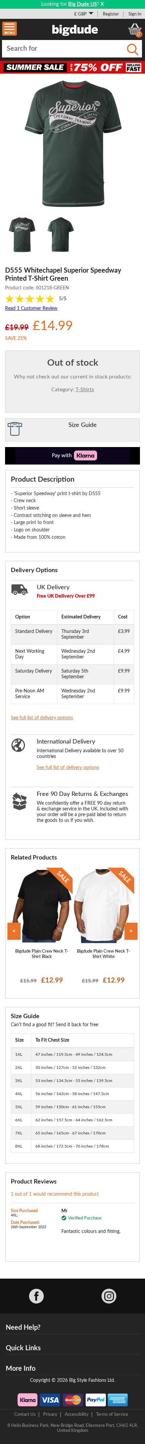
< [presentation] (14, 931)
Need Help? (23, 1327)
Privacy (50, 1414)
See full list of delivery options (42, 718)
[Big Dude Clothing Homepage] (75, 29)
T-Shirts (85, 389)
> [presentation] (131, 931)
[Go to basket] (135, 29)
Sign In (134, 14)
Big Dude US (82, 4)
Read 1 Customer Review (31, 308)
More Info (20, 1368)
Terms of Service (112, 1414)
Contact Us (25, 1414)
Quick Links (23, 1348)
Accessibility (77, 1414)
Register (111, 14)
